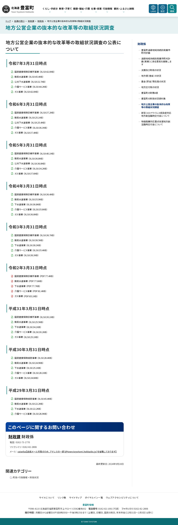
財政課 (31, 21)
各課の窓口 (19, 21)
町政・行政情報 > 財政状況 (26, 477)
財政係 (41, 21)
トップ (8, 21)
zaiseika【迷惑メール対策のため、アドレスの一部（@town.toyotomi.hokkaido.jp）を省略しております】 (67, 451)
